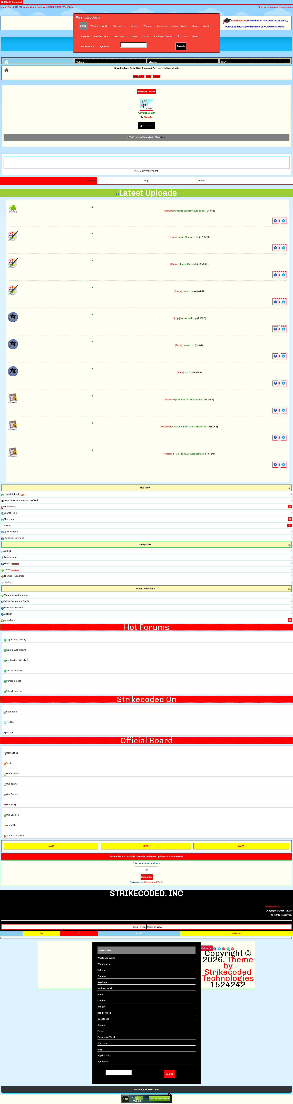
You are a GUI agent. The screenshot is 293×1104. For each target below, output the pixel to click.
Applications (87, 46)
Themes (147, 26)
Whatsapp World (99, 26)
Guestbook (119, 36)
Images (85, 36)
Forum (145, 36)
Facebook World (163, 36)
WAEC (241, 846)
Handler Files (101, 36)
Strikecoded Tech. (153, 882)
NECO (146, 846)
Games (133, 36)
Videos (134, 26)
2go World (105, 46)
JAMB (51, 846)
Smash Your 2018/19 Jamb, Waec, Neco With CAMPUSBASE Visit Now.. (37, 7)
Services (162, 26)
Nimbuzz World (179, 26)
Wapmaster (119, 26)
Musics (207, 26)
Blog (194, 36)
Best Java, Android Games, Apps (275, 7)
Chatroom (182, 36)
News (195, 26)
